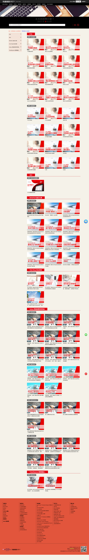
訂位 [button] (10, 34)
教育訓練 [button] (19, 4)
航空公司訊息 (5, 4)
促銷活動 (10, 4)
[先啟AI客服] (86, 221)
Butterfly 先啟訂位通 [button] (13, 40)
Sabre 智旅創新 (50, 4)
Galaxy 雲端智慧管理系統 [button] (14, 47)
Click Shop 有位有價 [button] (13, 43)
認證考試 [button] (24, 4)
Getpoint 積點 (72, 1)
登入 (77, 1)
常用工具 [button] (34, 4)
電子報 (15, 4)
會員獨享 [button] (83, 1)
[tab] (15, 34)
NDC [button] (10, 37)
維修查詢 (43, 4)
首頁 (9, 31)
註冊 (79, 1)
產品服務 (29, 4)
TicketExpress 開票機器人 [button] (14, 50)
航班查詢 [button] (39, 4)
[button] (85, 1)
